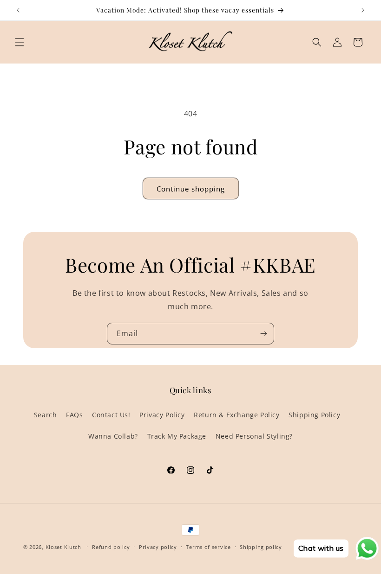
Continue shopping (191, 188)
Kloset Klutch (63, 546)
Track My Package (177, 436)
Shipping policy (261, 546)
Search (45, 414)
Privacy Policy (161, 414)
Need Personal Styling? (254, 436)
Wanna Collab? (113, 436)
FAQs (74, 414)
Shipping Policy (314, 414)
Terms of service (208, 546)
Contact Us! (111, 414)
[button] (19, 42)
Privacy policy (158, 546)
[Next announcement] (363, 10)
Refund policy (111, 546)
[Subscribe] (263, 333)
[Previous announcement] (18, 10)
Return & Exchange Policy (236, 414)
